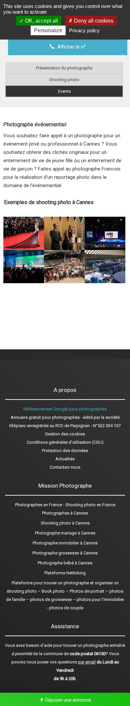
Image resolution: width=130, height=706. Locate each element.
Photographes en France (38, 504)
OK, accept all (41, 21)
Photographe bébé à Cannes (65, 562)
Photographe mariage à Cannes (65, 532)
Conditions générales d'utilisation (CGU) (65, 442)
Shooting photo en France (90, 504)
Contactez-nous (65, 467)
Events (64, 91)
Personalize (48, 30)
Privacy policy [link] (84, 30)
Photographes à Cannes (65, 513)
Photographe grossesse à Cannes (65, 552)
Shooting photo (64, 79)
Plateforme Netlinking (65, 572)
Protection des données (65, 450)
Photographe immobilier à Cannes (65, 542)
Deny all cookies (93, 21)
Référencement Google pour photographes (65, 409)
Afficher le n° (70, 47)
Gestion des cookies (65, 433)
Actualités (65, 458)
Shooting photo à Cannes (65, 523)
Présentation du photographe (64, 67)
